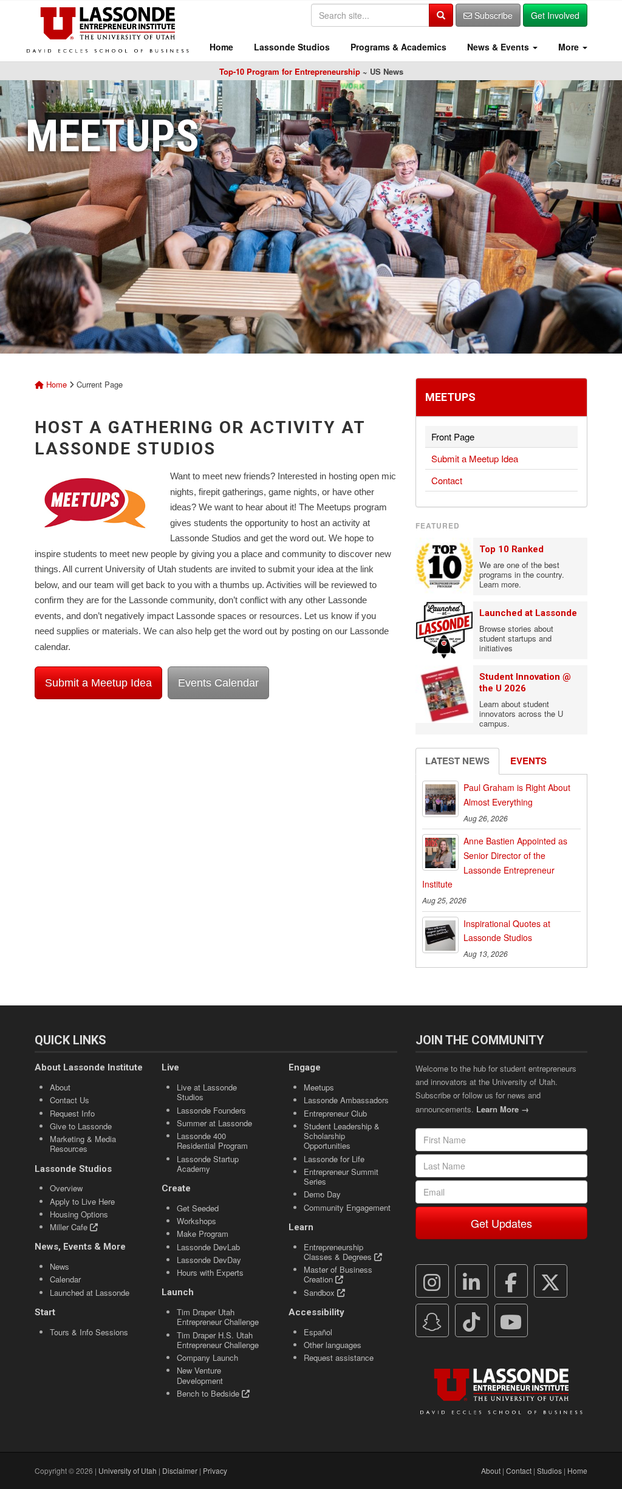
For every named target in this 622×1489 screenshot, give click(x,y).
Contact (446, 480)
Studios (549, 1470)
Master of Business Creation (338, 1274)
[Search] (441, 15)
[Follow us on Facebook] (511, 1281)
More (568, 47)
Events (528, 760)
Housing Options (79, 1214)
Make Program (202, 1233)
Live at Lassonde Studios (207, 1092)
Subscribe (492, 15)
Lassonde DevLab (208, 1247)
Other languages (332, 1344)
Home (220, 47)
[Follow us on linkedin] (471, 1281)
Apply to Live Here (82, 1201)
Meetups (450, 397)
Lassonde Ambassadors (346, 1100)
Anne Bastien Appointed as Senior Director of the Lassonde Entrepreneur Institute (494, 862)
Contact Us (69, 1100)
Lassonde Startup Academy (208, 1163)
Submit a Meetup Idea (98, 683)
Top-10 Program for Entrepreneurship (289, 71)
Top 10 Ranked (511, 549)
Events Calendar (218, 683)
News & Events (498, 47)
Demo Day (322, 1194)
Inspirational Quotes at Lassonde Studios (506, 930)
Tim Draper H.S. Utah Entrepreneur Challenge (218, 1339)
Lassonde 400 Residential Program (212, 1140)
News (59, 1266)
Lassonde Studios (290, 47)
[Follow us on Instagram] (431, 1281)
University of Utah (127, 1470)
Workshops (196, 1221)
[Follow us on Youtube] (511, 1321)
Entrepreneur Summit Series (341, 1176)
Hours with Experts (210, 1272)
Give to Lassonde (81, 1126)
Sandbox (320, 1292)
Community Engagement (347, 1207)
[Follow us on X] (550, 1281)
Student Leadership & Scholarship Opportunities (342, 1136)
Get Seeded (198, 1208)
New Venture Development (200, 1375)
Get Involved (555, 15)
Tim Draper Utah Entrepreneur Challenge (218, 1316)
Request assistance (339, 1357)
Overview (66, 1188)
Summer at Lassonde (214, 1123)
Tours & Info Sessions (89, 1332)
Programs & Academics (397, 47)
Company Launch (207, 1357)
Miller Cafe (70, 1227)
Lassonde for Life (334, 1159)
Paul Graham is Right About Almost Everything (516, 794)
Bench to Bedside (209, 1393)
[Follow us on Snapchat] (432, 1321)
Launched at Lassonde (528, 613)
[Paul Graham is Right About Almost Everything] (440, 799)
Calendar (65, 1279)
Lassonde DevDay (209, 1259)
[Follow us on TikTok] (471, 1321)
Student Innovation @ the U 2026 (525, 682)
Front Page (452, 436)
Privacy (215, 1470)
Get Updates (501, 1223)
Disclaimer (179, 1470)
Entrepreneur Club (335, 1113)
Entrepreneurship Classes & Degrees (339, 1251)
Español (318, 1332)
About (60, 1087)
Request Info (72, 1113)
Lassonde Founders (211, 1110)
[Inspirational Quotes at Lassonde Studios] (440, 935)
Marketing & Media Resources (83, 1143)
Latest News (457, 760)
